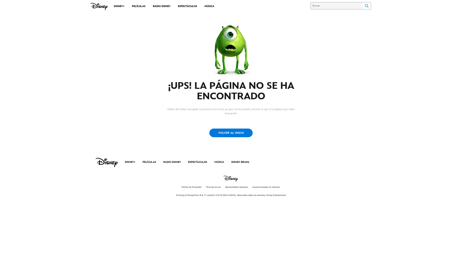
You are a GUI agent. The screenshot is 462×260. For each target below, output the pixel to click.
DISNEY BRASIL (240, 162)
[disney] (107, 162)
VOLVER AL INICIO (231, 133)
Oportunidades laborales (236, 187)
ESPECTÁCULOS (197, 162)
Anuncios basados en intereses (266, 187)
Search (366, 5)
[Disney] (99, 6)
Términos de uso (213, 187)
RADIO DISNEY (172, 162)
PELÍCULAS (149, 162)
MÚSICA (219, 162)
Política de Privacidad (191, 187)
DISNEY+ (130, 162)
